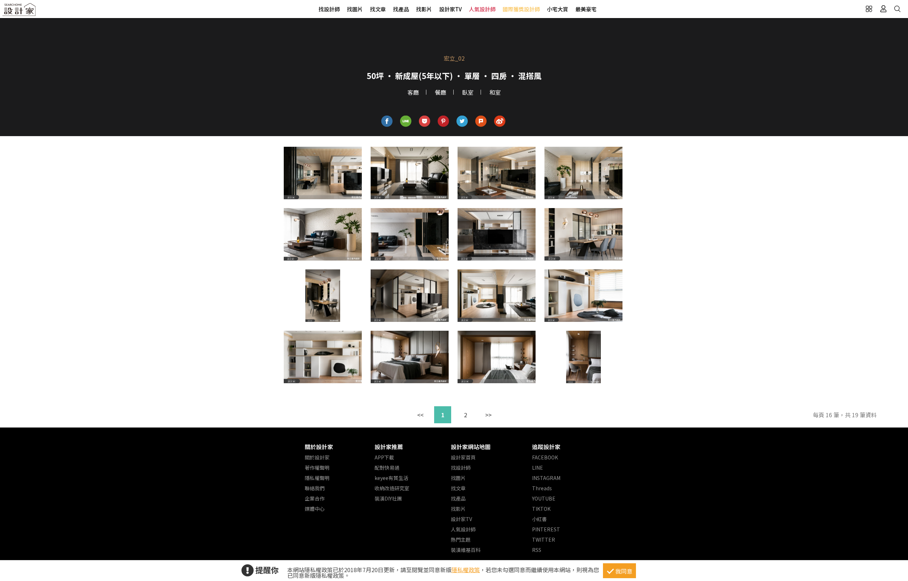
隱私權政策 (466, 569)
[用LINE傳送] (406, 121)
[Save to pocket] (425, 121)
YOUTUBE (543, 498)
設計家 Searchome (19, 11)
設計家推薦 (389, 446)
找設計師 (329, 9)
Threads (542, 488)
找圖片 (355, 9)
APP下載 (384, 457)
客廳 (413, 92)
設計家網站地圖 (471, 446)
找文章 (378, 9)
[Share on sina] (500, 121)
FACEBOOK (545, 457)
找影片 (424, 9)
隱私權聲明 (317, 477)
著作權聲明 (317, 467)
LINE (537, 467)
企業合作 (315, 498)
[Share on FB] (387, 121)
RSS (536, 549)
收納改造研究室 (392, 488)
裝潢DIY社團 (388, 498)
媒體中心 (315, 508)
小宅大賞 (557, 9)
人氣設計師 (482, 9)
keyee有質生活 (391, 477)
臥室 (468, 92)
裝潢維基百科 (466, 549)
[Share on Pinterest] (443, 121)
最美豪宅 (586, 9)
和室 (495, 92)
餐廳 (440, 92)
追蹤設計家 (546, 446)
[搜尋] (897, 9)
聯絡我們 (315, 488)
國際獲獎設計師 (521, 9)
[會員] (883, 9)
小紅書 (539, 519)
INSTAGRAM (546, 477)
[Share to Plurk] (481, 121)
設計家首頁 (463, 457)
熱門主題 (461, 539)
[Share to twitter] (462, 121)
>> (488, 414)
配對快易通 (387, 467)
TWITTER (543, 539)
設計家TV (450, 9)
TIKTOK (541, 508)
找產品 (401, 9)
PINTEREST (546, 529)
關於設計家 (319, 446)
